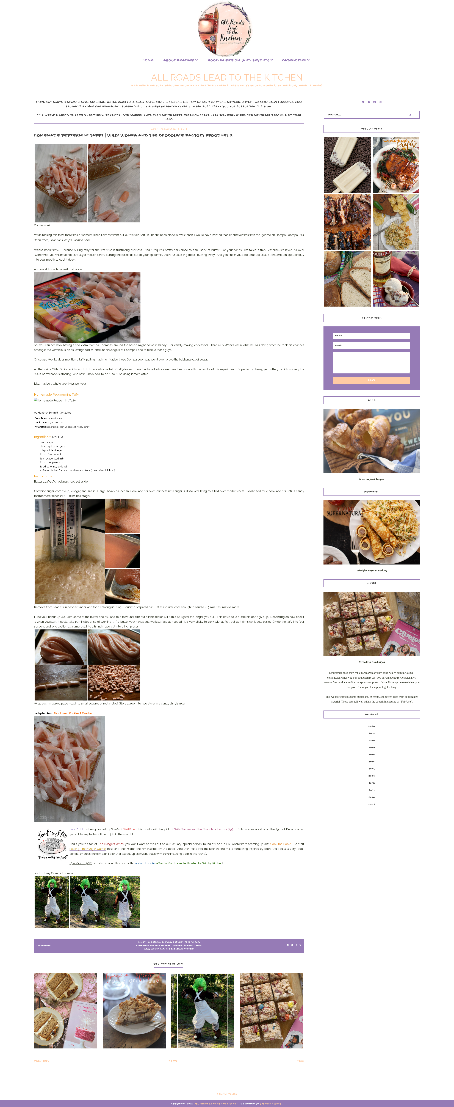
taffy (197, 945)
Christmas (154, 942)
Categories (294, 60)
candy (142, 942)
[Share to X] (292, 945)
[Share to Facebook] (288, 945)
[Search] (410, 114)
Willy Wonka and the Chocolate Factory (169, 949)
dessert (178, 942)
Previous (41, 1061)
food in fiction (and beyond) (239, 60)
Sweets (188, 945)
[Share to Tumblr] (296, 945)
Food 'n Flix (192, 942)
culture (166, 942)
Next (300, 1061)
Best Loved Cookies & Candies (73, 713)
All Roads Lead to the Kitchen (227, 77)
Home (148, 60)
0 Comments (43, 945)
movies (177, 945)
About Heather (179, 60)
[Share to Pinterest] (300, 945)
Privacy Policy (227, 1094)
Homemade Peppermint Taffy (154, 945)
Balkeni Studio (271, 1103)
